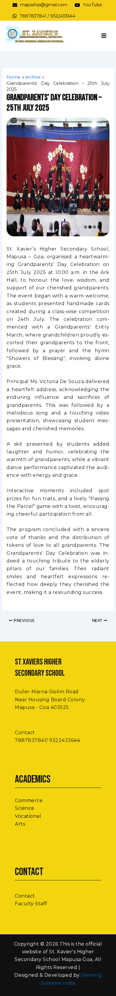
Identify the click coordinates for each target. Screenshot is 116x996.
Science (25, 808)
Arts (20, 824)
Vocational (28, 816)
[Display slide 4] (99, 227)
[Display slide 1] (85, 227)
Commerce (29, 800)
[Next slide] (101, 177)
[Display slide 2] (90, 227)
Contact (25, 896)
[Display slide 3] (94, 227)
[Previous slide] (15, 177)
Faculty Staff (31, 903)
